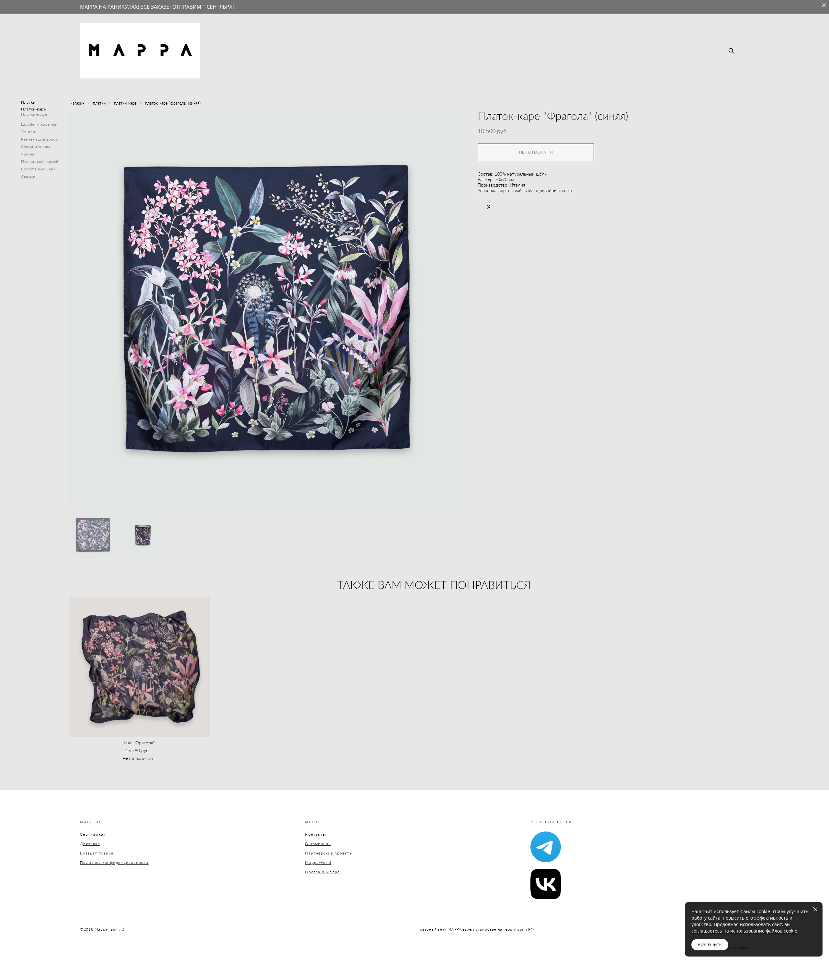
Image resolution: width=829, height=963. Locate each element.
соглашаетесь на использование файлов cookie (744, 931)
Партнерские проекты (328, 853)
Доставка (90, 843)
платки (99, 103)
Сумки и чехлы (35, 146)
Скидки (28, 176)
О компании (318, 843)
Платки (28, 102)
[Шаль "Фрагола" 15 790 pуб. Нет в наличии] (140, 667)
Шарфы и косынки (39, 124)
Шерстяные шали (38, 168)
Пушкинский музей (40, 161)
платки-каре (125, 103)
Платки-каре (33, 109)
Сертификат (93, 834)
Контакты (315, 834)
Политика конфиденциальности (114, 862)
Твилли (28, 131)
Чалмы (27, 154)
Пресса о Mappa (322, 871)
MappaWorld (318, 862)
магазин (77, 103)
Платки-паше (34, 114)
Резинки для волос (39, 139)
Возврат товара (96, 853)
